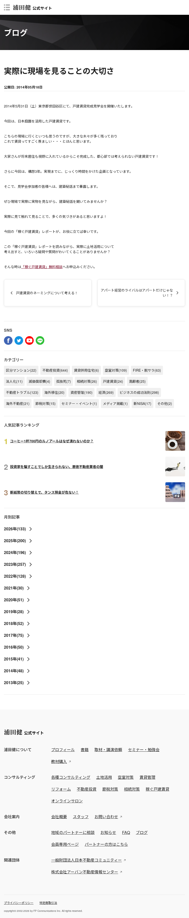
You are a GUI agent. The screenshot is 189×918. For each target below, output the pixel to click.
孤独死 (63, 381)
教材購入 (59, 761)
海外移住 (54, 392)
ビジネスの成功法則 (139, 392)
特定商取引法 (48, 903)
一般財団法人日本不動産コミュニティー (86, 860)
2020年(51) (14, 600)
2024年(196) (15, 552)
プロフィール (63, 749)
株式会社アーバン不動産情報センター (84, 872)
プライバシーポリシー (18, 903)
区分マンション (21, 370)
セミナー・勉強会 (143, 749)
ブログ (142, 832)
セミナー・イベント (79, 403)
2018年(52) (14, 623)
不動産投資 (55, 370)
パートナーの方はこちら (106, 844)
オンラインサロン (67, 801)
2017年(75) (14, 635)
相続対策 (87, 381)
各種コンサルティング (70, 777)
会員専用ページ (65, 844)
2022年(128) (15, 576)
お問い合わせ (106, 816)
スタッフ (81, 816)
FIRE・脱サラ (147, 370)
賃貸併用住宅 (86, 370)
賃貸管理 (147, 777)
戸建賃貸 (113, 381)
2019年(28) (14, 611)
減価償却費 (39, 381)
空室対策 (116, 370)
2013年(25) (14, 682)
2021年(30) (14, 588)
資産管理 (81, 392)
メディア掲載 (115, 403)
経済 (106, 392)
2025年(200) (15, 540)
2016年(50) (14, 647)
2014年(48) (14, 671)
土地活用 (104, 777)
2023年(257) (15, 564)
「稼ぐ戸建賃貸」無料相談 (42, 266)
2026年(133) (15, 529)
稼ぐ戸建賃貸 (157, 789)
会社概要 (59, 816)
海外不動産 (18, 403)
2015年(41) (14, 659)
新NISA (142, 403)
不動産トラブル (22, 392)
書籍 (85, 749)
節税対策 (45, 403)
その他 (164, 403)
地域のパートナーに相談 (72, 832)
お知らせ (108, 832)
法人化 (14, 381)
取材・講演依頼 (108, 749)
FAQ (126, 832)
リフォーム (61, 789)
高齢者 (137, 381)
